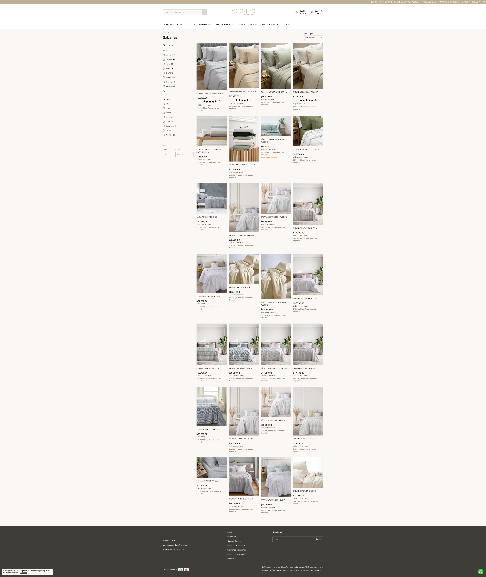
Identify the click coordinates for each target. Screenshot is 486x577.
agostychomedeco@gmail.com (176, 545)
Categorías (167, 24)
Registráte (303, 13)
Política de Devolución (271, 24)
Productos (190, 24)
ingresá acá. (300, 567)
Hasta (177, 149)
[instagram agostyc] (164, 532)
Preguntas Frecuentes (248, 24)
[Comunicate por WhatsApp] (480, 571)
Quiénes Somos (205, 24)
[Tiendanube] (272, 571)
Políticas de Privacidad (225, 24)
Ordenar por (308, 34)
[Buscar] (204, 12)
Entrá (302, 11)
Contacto (288, 24)
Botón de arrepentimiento (314, 567)
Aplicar (191, 154)
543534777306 (169, 540)
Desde (165, 149)
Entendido (23, 573)
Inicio (179, 24)
